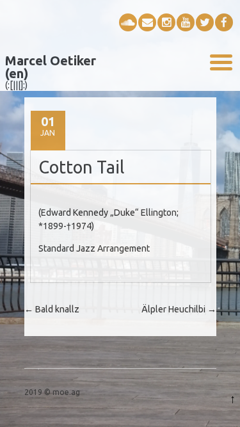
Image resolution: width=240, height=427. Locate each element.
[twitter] (204, 22)
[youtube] (185, 22)
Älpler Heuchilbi (178, 309)
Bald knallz (51, 309)
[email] (147, 22)
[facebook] (224, 22)
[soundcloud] (128, 22)
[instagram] (166, 22)
